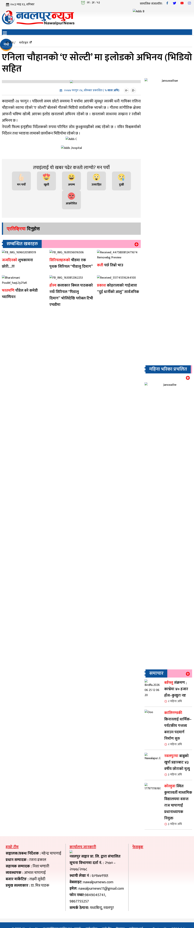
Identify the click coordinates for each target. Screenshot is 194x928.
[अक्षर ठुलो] (134, 90)
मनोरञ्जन (23, 42)
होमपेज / (10, 42)
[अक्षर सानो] (127, 90)
